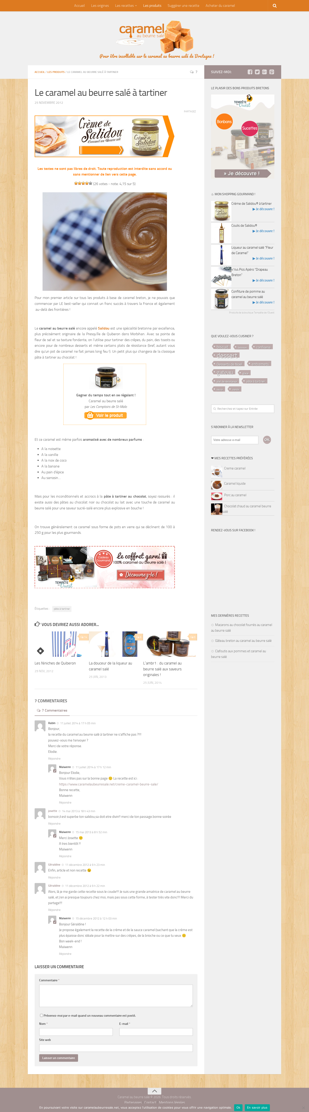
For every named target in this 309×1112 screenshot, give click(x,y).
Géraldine (54, 864)
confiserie (263, 347)
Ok (238, 1107)
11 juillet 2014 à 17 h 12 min (93, 767)
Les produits (152, 5)
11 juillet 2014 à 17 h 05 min (78, 723)
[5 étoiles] (90, 183)
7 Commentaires (54, 710)
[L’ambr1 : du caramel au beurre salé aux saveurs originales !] (170, 644)
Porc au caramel (235, 495)
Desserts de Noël (229, 364)
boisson (242, 347)
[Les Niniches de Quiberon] (62, 644)
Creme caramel (234, 468)
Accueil (79, 5)
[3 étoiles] (83, 183)
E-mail (124, 1024)
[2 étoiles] (79, 183)
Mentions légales (172, 1102)
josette (52, 811)
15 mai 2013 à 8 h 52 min (91, 832)
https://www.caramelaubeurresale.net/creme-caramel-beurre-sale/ (108, 784)
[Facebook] (250, 72)
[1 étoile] (76, 183)
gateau (225, 372)
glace (245, 373)
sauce (220, 389)
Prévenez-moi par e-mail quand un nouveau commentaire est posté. (90, 1016)
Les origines (100, 5)
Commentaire (49, 980)
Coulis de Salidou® (244, 226)
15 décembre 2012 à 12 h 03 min (96, 918)
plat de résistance (227, 381)
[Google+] (264, 72)
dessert (227, 355)
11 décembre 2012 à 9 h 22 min (85, 886)
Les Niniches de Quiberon (55, 663)
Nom (43, 1024)
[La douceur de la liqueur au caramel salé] (116, 644)
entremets (260, 364)
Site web (45, 1040)
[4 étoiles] (87, 183)
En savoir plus (257, 1107)
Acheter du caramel (220, 5)
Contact (150, 1102)
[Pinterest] (271, 72)
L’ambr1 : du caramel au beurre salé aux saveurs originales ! (162, 669)
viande (235, 389)
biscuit (222, 347)
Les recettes (124, 5)
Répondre (54, 758)
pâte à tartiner (62, 608)
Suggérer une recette (183, 5)
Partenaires (133, 1102)
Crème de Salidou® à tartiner (251, 204)
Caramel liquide (235, 483)
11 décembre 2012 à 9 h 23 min (85, 864)
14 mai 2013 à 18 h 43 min (78, 811)
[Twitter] (257, 72)
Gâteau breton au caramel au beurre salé (243, 641)
